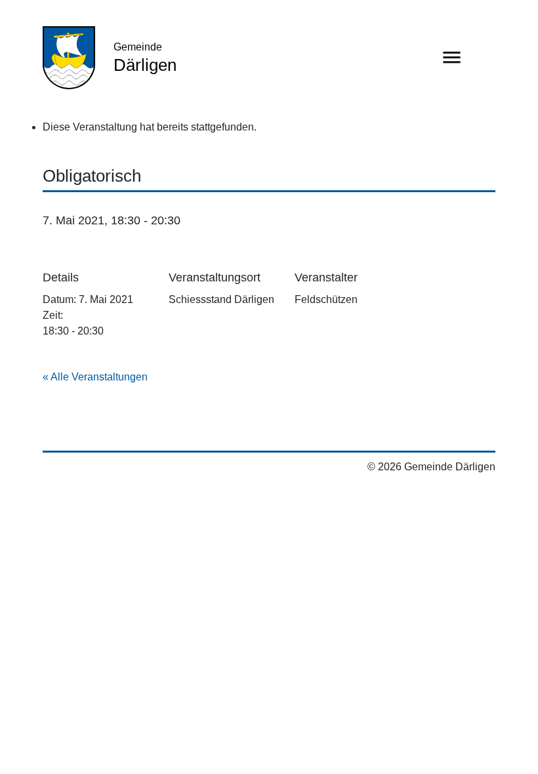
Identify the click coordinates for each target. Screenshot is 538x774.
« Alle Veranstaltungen (95, 376)
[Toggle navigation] (451, 57)
